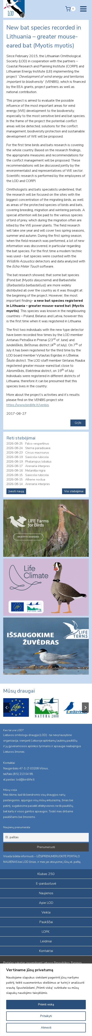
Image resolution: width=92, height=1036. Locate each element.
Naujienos (46, 893)
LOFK (45, 931)
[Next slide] (85, 707)
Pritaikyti (46, 1016)
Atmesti (46, 1028)
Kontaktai (46, 951)
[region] (46, 1000)
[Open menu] (83, 9)
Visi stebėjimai (73, 491)
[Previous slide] (6, 707)
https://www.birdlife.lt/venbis (27, 405)
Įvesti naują (16, 491)
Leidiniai (46, 941)
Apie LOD (46, 902)
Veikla (46, 912)
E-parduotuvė (46, 883)
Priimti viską (46, 1004)
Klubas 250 (46, 874)
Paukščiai (46, 922)
